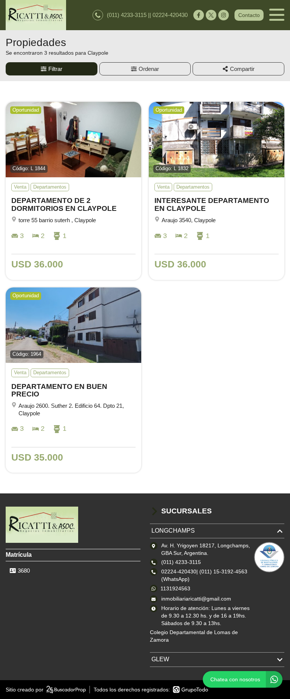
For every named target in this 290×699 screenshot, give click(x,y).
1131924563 (175, 588)
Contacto (249, 15)
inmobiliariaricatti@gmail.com (196, 599)
